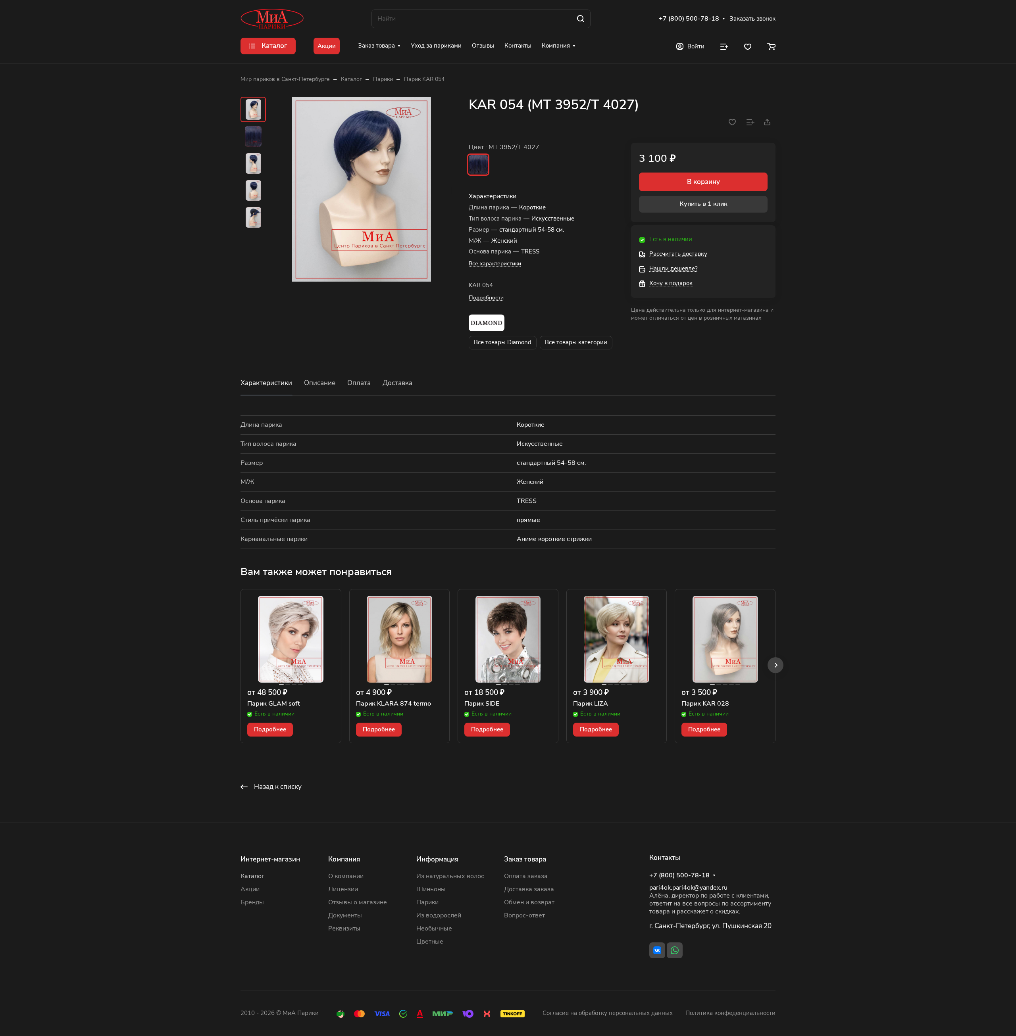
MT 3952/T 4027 (478, 164)
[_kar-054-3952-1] (361, 189)
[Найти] (581, 19)
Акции (250, 889)
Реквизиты (344, 928)
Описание (319, 383)
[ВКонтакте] (657, 950)
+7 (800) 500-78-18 (689, 19)
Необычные (434, 928)
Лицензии (343, 889)
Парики (427, 902)
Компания (344, 859)
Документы (345, 915)
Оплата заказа (526, 876)
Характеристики (266, 383)
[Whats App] (675, 950)
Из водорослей (438, 915)
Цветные (429, 941)
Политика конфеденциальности (730, 1013)
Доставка (397, 383)
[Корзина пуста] (771, 46)
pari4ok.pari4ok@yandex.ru (688, 887)
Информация (437, 859)
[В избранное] (732, 122)
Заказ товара (525, 859)
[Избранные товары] (747, 46)
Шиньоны (431, 889)
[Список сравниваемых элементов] (724, 46)
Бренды (252, 902)
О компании (346, 876)
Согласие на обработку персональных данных (608, 1013)
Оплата (359, 383)
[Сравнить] (750, 122)
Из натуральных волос (450, 876)
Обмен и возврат (529, 902)
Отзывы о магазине (357, 902)
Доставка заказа (529, 889)
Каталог (252, 876)
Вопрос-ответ (524, 915)
